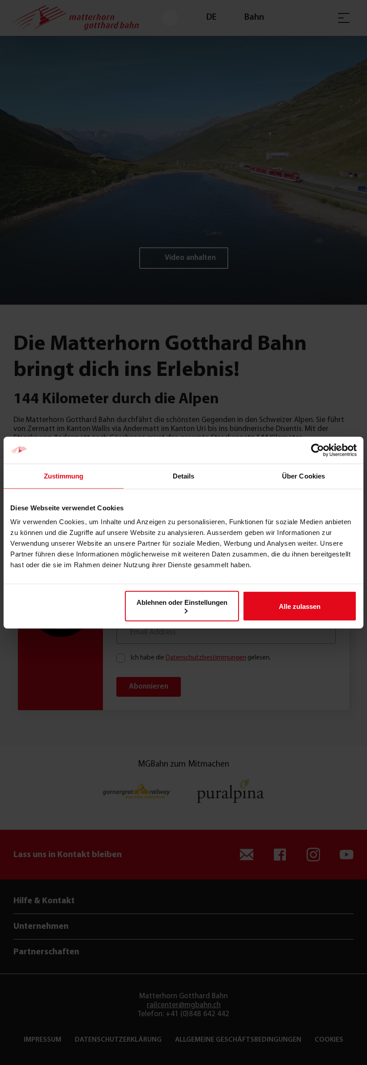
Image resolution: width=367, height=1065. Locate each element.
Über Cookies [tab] (303, 475)
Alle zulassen (299, 606)
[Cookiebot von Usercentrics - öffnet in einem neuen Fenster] (317, 450)
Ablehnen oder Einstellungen (182, 602)
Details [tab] (184, 475)
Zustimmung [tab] (64, 475)
